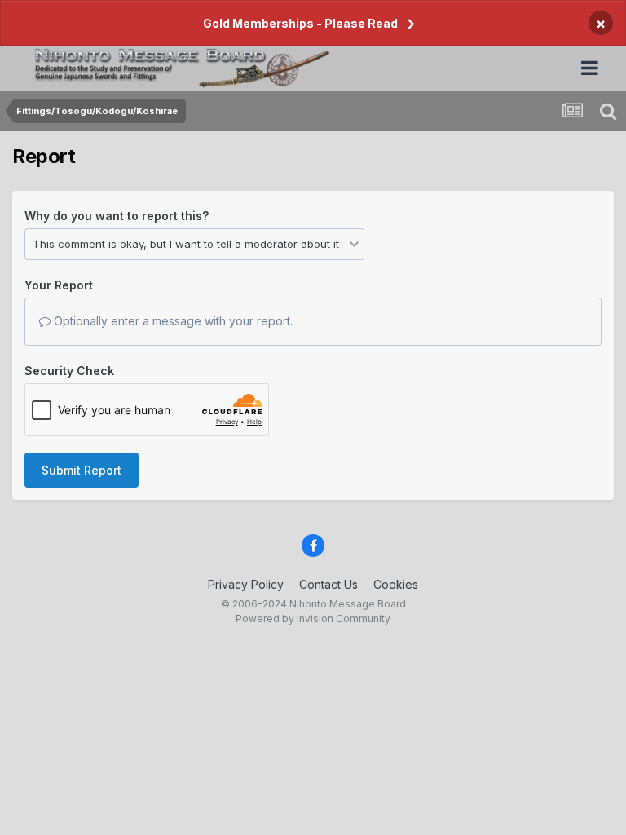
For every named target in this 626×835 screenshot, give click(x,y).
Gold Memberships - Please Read (300, 23)
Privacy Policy (246, 584)
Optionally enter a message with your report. (172, 321)
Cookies (395, 584)
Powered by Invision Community (313, 618)
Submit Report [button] (81, 470)
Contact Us (328, 584)
